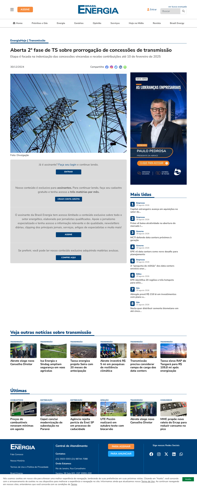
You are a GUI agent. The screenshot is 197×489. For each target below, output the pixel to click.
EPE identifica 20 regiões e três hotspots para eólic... (152, 281)
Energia (61, 23)
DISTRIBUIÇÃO (46, 400)
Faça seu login (67, 164)
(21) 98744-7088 (79, 458)
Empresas (140, 203)
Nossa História (17, 460)
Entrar (153, 9)
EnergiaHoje (18, 40)
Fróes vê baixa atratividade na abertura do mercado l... (153, 224)
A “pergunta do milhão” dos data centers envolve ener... (152, 267)
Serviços (115, 23)
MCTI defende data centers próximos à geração (150, 239)
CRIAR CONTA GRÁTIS (69, 199)
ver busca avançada (177, 6)
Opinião (97, 23)
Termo (74, 484)
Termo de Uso (148, 481)
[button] (12, 9)
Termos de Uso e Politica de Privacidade (29, 467)
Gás (138, 288)
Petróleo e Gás (40, 23)
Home (18, 23)
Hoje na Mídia (136, 23)
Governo (140, 231)
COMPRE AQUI (68, 257)
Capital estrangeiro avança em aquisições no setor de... (154, 210)
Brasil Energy (177, 23)
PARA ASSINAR (121, 446)
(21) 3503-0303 (63, 458)
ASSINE (25, 9)
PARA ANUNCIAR (121, 453)
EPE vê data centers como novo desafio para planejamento (154, 253)
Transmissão (37, 40)
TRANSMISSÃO (16, 342)
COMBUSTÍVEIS (16, 400)
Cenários (78, 23)
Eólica (138, 274)
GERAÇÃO (104, 400)
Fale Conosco (16, 454)
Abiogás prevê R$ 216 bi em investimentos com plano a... (153, 295)
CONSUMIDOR (166, 400)
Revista (157, 23)
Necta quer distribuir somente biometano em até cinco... (154, 309)
